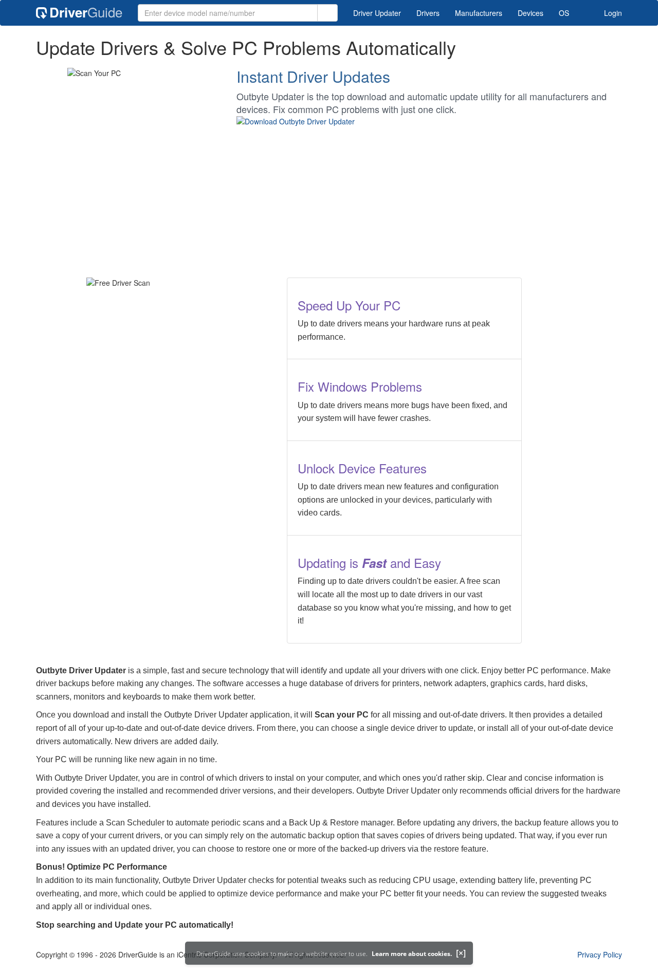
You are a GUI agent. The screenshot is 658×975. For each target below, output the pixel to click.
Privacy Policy (599, 954)
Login (612, 13)
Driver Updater (377, 13)
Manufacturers (478, 13)
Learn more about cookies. (412, 953)
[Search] (327, 13)
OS (564, 13)
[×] (461, 953)
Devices (530, 13)
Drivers (428, 13)
